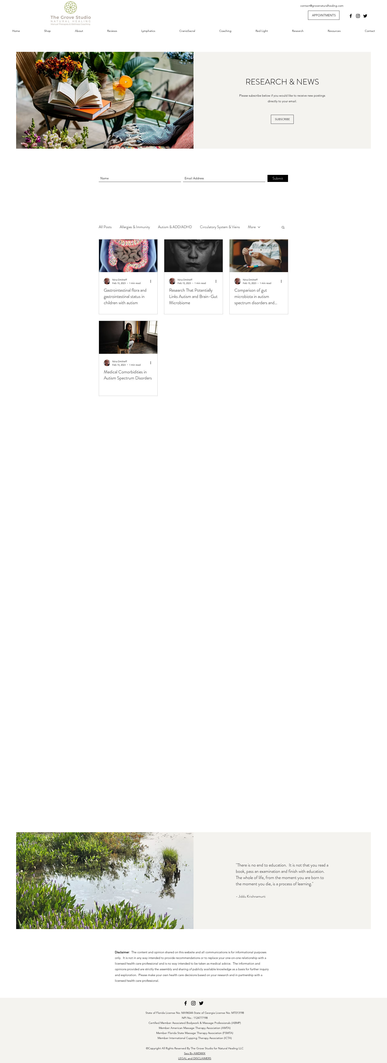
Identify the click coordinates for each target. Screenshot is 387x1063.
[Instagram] (358, 16)
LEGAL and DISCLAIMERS (194, 1058)
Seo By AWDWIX (194, 1053)
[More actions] (152, 281)
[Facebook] (350, 16)
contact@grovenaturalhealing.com (321, 5)
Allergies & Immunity (135, 227)
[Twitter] (365, 16)
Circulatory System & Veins (220, 227)
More (252, 227)
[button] (283, 228)
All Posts (105, 227)
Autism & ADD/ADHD (175, 227)
